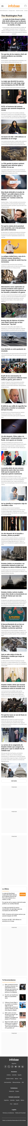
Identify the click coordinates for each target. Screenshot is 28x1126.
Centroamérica (7, 1082)
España (19, 1075)
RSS (23, 1082)
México (16, 1078)
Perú (21, 1078)
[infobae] (14, 6)
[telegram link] (19, 1066)
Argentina (6, 1100)
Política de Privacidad (20, 1113)
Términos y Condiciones (8, 1113)
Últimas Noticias (16, 1082)
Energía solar (9, 10)
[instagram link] (12, 1066)
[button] (2, 6)
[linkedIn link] (22, 1066)
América (9, 1075)
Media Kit (16, 1104)
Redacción (11, 1091)
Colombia (14, 1075)
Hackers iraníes (16, 10)
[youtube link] (15, 1066)
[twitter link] (9, 1066)
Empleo (17, 1091)
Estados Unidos (10, 1078)
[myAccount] (25, 6)
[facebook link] (5, 1066)
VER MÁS (14, 781)
